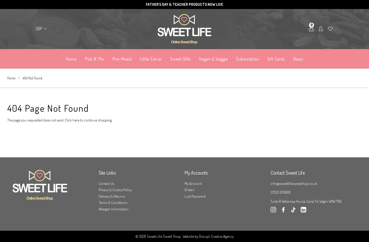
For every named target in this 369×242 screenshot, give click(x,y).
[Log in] (321, 29)
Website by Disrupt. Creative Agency (208, 236)
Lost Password (195, 196)
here (76, 120)
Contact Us (106, 183)
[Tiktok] (293, 211)
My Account (193, 183)
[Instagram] (273, 211)
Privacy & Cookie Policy (115, 189)
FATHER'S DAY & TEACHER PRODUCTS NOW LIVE (184, 4)
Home (11, 78)
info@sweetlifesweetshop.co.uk (294, 183)
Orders (189, 189)
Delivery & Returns (112, 196)
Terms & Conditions (113, 202)
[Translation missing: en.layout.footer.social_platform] (303, 211)
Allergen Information (114, 209)
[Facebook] (283, 211)
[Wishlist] (330, 29)
